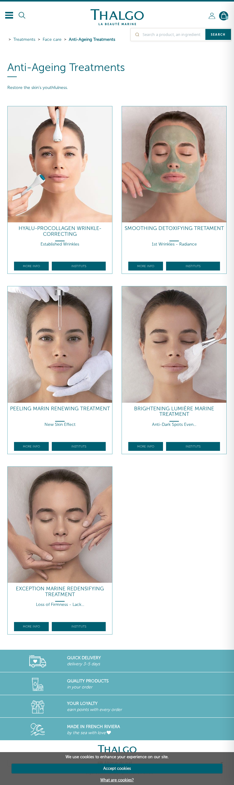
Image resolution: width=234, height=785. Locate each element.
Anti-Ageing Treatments (92, 39)
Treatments (24, 39)
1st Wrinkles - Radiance (174, 244)
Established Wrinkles (60, 244)
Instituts (78, 266)
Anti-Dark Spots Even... (174, 424)
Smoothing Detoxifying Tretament (174, 228)
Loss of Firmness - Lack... (60, 604)
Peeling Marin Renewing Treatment (60, 409)
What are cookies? (117, 780)
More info (31, 266)
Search (218, 34)
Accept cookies (117, 768)
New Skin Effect (60, 424)
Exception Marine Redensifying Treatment (60, 591)
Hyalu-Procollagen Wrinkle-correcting (60, 231)
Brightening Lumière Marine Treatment (174, 411)
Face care (52, 39)
